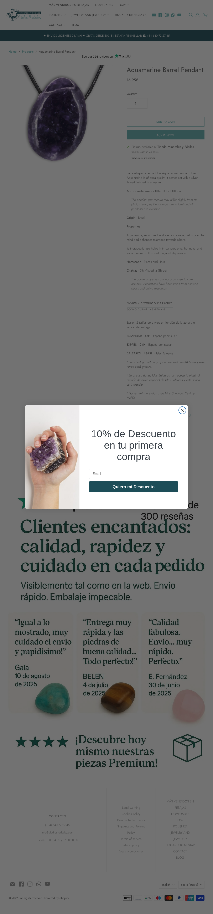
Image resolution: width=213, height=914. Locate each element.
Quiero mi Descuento (134, 486)
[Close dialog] (182, 410)
